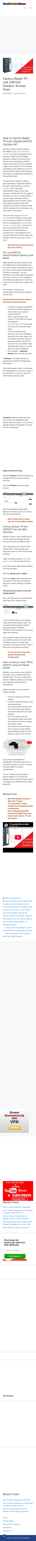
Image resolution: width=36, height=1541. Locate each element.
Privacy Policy (8, 1521)
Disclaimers (7, 1527)
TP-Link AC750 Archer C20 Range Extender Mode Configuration (19, 654)
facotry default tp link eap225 (16, 901)
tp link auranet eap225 (23, 919)
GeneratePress (25, 1538)
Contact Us (7, 1531)
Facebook (6, 188)
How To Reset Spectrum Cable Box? (17, 1207)
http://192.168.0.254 (15, 324)
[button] (25, 8)
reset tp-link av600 (17, 916)
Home (5, 1518)
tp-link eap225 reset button (13, 922)
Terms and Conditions (11, 1524)
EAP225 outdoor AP (13, 898)
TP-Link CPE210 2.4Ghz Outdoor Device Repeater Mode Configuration (20, 806)
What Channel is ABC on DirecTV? (16, 1228)
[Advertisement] (18, 36)
